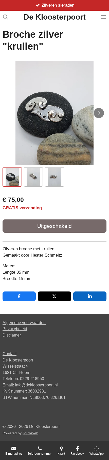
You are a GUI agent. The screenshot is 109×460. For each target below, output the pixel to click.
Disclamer (12, 335)
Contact (9, 353)
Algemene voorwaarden (24, 322)
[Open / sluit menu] (103, 17)
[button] (12, 177)
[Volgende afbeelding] (99, 113)
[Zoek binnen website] (5, 17)
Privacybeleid (15, 328)
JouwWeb (30, 433)
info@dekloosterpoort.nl (36, 385)
